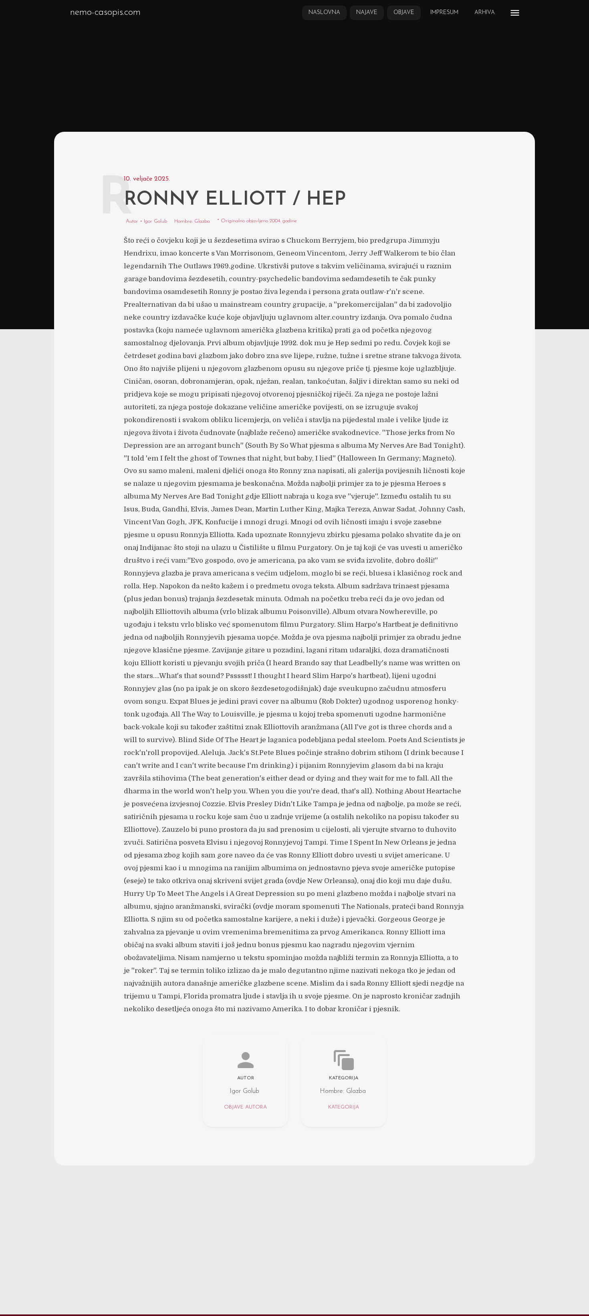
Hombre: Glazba (192, 221)
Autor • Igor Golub (146, 221)
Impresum (444, 13)
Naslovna (324, 13)
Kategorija (343, 1107)
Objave (403, 13)
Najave (366, 13)
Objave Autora (245, 1107)
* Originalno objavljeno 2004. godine (257, 220)
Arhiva (484, 13)
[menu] (514, 12)
